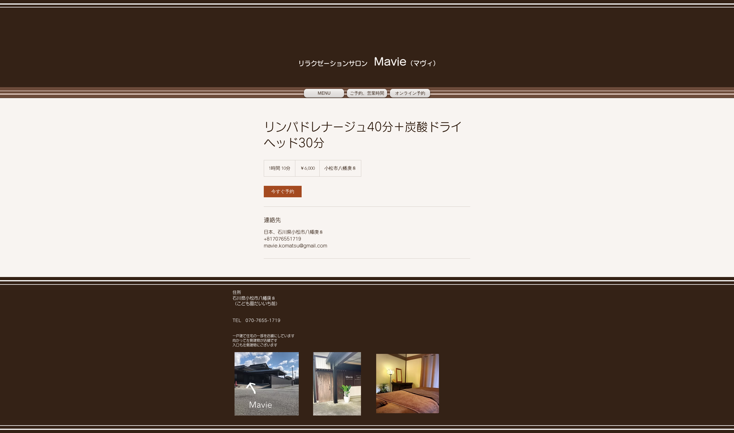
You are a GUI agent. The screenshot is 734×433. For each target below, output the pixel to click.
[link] (283, 191)
